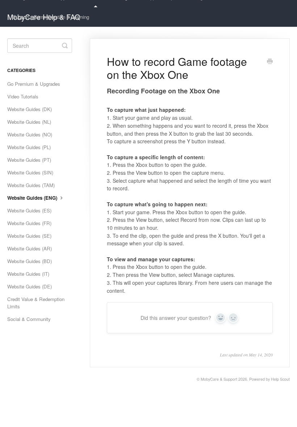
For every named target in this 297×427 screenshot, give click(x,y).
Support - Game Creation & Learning (51, 16)
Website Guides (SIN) (30, 172)
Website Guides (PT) (29, 159)
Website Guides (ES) (29, 210)
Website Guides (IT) (28, 273)
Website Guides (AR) (29, 248)
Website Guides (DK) (29, 109)
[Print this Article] (270, 62)
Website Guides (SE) (29, 235)
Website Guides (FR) (29, 223)
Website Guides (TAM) (31, 185)
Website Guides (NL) (29, 121)
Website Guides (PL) (29, 147)
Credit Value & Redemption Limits (35, 303)
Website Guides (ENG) (33, 197)
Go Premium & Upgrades (33, 83)
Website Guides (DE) (29, 286)
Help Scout (280, 379)
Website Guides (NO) (29, 134)
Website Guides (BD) (29, 261)
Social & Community (29, 319)
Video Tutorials (22, 96)
